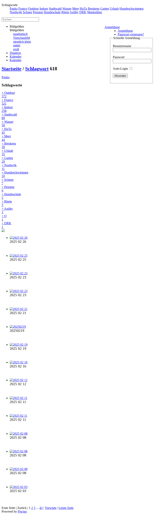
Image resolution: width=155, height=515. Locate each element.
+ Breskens (9, 145)
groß (16, 49)
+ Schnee (8, 181)
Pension (38, 12)
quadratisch (20, 34)
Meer (75, 8)
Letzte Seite (66, 508)
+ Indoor (7, 109)
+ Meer (6, 138)
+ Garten (7, 159)
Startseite (11, 68)
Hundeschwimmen (131, 8)
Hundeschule (52, 12)
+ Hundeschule (11, 196)
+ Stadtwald (9, 116)
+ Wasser (7, 123)
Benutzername (122, 46)
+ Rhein (7, 203)
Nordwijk (16, 12)
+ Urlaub (7, 152)
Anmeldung (112, 27)
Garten (104, 8)
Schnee (27, 12)
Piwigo (22, 511)
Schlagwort (37, 68)
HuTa (83, 8)
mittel (16, 45)
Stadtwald (55, 8)
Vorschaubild (21, 37)
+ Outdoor (8, 94)
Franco (22, 8)
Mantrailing (94, 12)
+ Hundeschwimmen (15, 174)
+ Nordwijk (9, 167)
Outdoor (33, 8)
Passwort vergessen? (131, 34)
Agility (74, 12)
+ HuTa (7, 130)
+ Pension (8, 188)
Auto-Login (121, 68)
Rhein (65, 12)
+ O (4, 217)
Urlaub (114, 8)
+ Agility (7, 210)
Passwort (118, 57)
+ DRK (6, 225)
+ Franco (7, 101)
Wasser (66, 8)
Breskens (93, 8)
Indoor (44, 8)
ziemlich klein (22, 41)
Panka (14, 8)
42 (41, 508)
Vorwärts (50, 508)
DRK (82, 12)
